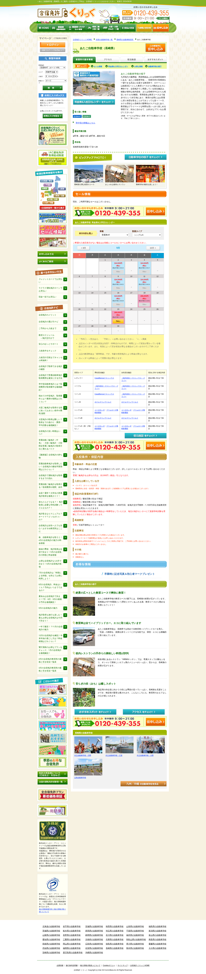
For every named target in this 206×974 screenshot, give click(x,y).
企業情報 (60, 965)
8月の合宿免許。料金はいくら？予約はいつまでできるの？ (50, 587)
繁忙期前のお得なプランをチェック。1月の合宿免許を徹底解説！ (50, 650)
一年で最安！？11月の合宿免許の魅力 (51, 628)
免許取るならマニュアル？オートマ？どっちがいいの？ (50, 516)
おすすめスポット (155, 60)
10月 (153, 248)
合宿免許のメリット (47, 314)
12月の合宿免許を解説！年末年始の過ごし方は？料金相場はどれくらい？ (51, 638)
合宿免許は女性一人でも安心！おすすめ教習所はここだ (50, 528)
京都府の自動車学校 (94, 939)
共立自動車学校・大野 (145, 755)
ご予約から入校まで (47, 328)
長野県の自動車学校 (72, 935)
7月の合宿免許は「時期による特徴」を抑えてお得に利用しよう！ (50, 575)
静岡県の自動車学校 (94, 935)
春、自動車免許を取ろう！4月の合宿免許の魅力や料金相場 (50, 540)
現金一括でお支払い (47, 296)
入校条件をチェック (47, 350)
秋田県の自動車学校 (114, 926)
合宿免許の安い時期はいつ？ (49, 432)
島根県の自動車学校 (51, 943)
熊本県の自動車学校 (135, 948)
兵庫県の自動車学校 (114, 939)
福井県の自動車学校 (135, 935)
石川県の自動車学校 (114, 935)
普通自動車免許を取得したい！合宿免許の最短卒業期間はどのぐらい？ (50, 466)
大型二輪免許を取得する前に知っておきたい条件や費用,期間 (50, 410)
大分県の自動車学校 (157, 948)
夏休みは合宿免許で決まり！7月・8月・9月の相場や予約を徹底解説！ (50, 599)
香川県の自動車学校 (135, 943)
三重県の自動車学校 (72, 939)
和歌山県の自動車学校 (136, 939)
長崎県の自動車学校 (114, 948)
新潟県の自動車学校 (157, 930)
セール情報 (98, 66)
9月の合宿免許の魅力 (48, 607)
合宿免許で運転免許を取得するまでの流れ (50, 477)
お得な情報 (138, 66)
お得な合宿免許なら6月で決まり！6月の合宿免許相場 (50, 563)
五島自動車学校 (80, 777)
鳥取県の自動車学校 (157, 939)
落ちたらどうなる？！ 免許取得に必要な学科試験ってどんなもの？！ (51, 504)
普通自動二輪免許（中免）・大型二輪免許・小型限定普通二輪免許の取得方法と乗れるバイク (50, 444)
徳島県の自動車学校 (114, 943)
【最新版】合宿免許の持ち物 (50, 456)
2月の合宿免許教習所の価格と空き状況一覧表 (50, 660)
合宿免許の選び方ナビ (48, 321)
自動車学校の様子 (155, 66)
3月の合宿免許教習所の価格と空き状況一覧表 (50, 669)
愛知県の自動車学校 (51, 939)
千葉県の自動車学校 (135, 930)
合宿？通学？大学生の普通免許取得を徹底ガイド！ (50, 494)
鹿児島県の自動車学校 (73, 952)
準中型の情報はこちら (85, 122)
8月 (83, 248)
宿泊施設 (131, 60)
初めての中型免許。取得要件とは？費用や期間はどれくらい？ (50, 398)
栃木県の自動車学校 (72, 930)
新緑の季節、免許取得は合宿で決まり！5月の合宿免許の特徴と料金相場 (50, 552)
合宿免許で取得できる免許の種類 (50, 367)
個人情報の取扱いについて (90, 965)
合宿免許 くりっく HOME (140, 965)
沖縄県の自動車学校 (94, 952)
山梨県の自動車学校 (51, 935)
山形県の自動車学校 (135, 926)
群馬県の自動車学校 (94, 930)
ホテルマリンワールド (103, 402)
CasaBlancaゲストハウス (104, 378)
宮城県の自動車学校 (94, 926)
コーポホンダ (100, 410)
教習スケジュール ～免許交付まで (46, 336)
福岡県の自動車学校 (72, 948)
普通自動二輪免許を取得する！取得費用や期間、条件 (50, 485)
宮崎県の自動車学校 (51, 952)
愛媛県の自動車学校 (157, 943)
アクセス (108, 60)
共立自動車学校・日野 (82, 755)
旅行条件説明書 (72, 965)
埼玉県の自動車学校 (114, 930)
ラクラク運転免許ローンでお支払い (50, 289)
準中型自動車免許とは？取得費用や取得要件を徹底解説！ (50, 386)
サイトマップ (123, 965)
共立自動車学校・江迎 (114, 755)
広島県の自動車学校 (94, 943)
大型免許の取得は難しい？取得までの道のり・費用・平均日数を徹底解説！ (50, 422)
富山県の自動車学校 (157, 935)
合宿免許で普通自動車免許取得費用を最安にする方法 (50, 376)
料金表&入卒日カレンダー (118, 66)
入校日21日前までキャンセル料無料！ (51, 359)
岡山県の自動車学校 (72, 943)
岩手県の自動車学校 (72, 926)
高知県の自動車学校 (51, 948)
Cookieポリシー (109, 965)
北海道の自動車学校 (51, 926)
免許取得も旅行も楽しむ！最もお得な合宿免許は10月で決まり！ (51, 617)
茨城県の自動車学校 (51, 930)
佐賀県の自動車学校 (94, 948)
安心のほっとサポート (48, 343)
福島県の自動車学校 (157, 926)
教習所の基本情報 (84, 60)
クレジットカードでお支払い (50, 280)
